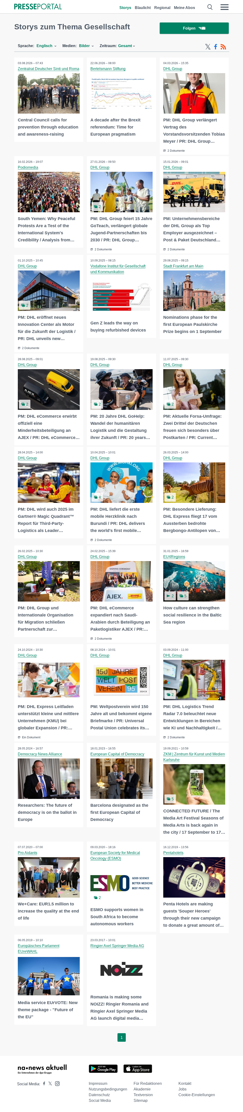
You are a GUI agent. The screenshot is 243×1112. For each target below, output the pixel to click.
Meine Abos (184, 8)
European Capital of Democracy (117, 754)
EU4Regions (174, 557)
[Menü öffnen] (224, 7)
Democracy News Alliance (40, 754)
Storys (125, 8)
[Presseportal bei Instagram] (56, 1083)
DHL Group (172, 69)
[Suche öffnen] (210, 7)
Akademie (142, 1089)
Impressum (98, 1083)
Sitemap (141, 1101)
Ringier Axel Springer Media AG (117, 946)
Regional (162, 8)
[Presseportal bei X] (48, 1084)
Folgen (189, 28)
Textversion (143, 1095)
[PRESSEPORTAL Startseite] (38, 7)
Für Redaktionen (148, 1083)
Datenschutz (99, 1095)
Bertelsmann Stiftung (108, 69)
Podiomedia (28, 167)
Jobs (182, 1089)
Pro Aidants (27, 853)
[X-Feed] (208, 47)
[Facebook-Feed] (215, 47)
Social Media (100, 1101)
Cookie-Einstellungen (196, 1095)
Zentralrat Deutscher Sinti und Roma (48, 69)
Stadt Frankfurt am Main (183, 266)
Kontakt (184, 1083)
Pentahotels (173, 853)
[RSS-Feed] (223, 47)
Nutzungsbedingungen (108, 1089)
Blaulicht (143, 8)
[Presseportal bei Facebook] (42, 1084)
